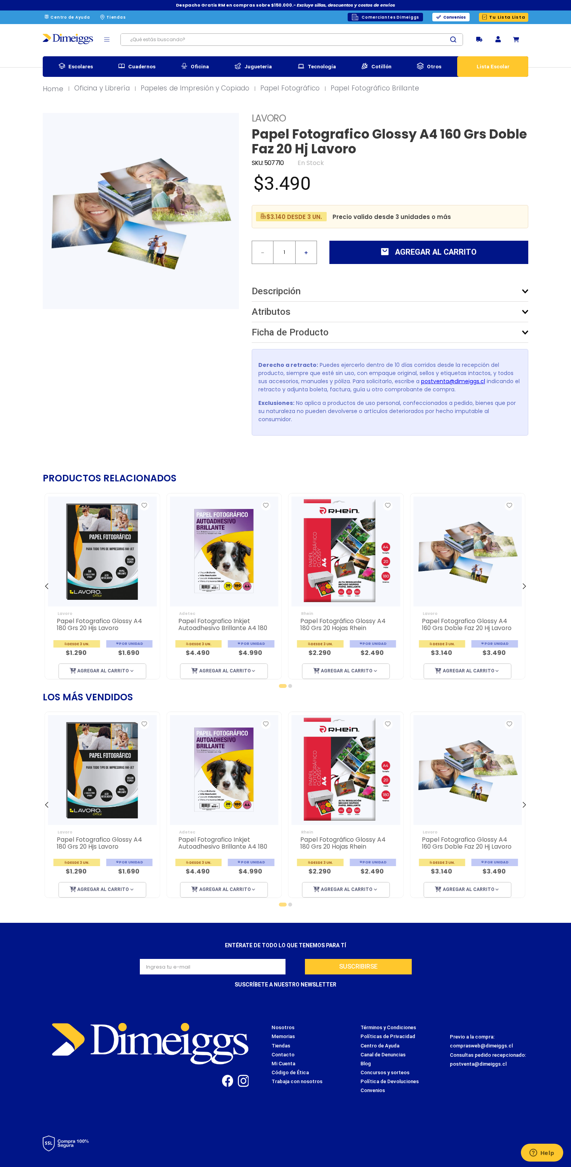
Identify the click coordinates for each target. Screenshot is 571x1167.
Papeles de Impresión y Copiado (195, 88)
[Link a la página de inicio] (55, 89)
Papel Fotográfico (290, 88)
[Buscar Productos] (456, 39)
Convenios (454, 17)
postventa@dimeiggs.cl (453, 381)
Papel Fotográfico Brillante (375, 88)
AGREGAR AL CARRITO (103, 671)
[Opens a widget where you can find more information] (542, 1153)
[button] (498, 39)
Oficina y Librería (102, 88)
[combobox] (291, 39)
